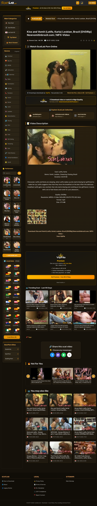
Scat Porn (8, 354)
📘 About (4, 484)
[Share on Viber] (58, 355)
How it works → (61, 282)
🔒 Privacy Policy (39, 481)
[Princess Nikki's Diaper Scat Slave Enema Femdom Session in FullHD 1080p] (37, 296)
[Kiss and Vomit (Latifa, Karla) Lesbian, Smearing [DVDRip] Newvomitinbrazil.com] (37, 400)
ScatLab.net (36, 19)
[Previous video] (28, 376)
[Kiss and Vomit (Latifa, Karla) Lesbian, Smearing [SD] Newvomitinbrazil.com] (61, 400)
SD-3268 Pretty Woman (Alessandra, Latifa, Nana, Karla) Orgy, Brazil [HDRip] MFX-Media (83, 457)
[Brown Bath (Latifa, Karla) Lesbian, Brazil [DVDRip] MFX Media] (85, 400)
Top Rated (11, 37)
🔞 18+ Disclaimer (39, 488)
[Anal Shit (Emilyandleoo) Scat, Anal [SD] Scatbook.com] (41, 374)
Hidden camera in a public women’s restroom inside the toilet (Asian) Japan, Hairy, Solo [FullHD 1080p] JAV (36, 326)
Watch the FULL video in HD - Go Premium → (81, 93)
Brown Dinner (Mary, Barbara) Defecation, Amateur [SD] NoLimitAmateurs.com (58, 305)
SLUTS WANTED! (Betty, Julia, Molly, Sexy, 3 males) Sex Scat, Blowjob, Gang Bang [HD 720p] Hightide (83, 383)
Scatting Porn (9, 358)
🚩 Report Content (39, 495)
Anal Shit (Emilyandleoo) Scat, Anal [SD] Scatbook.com (40, 381)
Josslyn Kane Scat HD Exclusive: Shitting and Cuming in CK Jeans (59, 326)
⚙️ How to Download (8, 481)
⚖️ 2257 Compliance (40, 491)
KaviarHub (8, 349)
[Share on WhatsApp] (63, 355)
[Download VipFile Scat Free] (9, 3)
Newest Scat (50, 19)
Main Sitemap (70, 481)
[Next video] (93, 376)
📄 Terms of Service (40, 484)
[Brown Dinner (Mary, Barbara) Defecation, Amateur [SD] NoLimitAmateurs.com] (61, 296)
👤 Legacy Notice (7, 488)
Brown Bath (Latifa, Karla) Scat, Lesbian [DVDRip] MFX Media (85, 433)
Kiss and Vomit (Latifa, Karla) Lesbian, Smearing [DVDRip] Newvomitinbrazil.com (36, 409)
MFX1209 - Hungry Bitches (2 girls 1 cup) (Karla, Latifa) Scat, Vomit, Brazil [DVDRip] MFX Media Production (60, 433)
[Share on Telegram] (52, 355)
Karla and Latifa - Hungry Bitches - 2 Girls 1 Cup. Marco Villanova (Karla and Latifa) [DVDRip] (36, 433)
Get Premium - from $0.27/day (61, 277)
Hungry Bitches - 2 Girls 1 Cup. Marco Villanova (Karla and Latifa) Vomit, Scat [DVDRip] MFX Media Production (37, 457)
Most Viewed (11, 42)
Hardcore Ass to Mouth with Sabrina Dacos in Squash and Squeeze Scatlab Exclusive (84, 326)
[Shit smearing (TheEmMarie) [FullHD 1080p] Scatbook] (84, 296)
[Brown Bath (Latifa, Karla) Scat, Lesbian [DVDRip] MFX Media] (85, 424)
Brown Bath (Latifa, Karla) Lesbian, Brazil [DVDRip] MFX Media (84, 409)
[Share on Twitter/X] (69, 355)
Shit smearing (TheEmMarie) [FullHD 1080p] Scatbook (84, 305)
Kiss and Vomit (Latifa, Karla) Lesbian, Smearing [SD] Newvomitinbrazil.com (60, 409)
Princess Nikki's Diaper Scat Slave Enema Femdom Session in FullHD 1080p (36, 305)
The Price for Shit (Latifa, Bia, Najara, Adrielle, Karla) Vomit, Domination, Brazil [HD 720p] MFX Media (60, 457)
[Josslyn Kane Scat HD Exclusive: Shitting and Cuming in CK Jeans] (61, 317)
